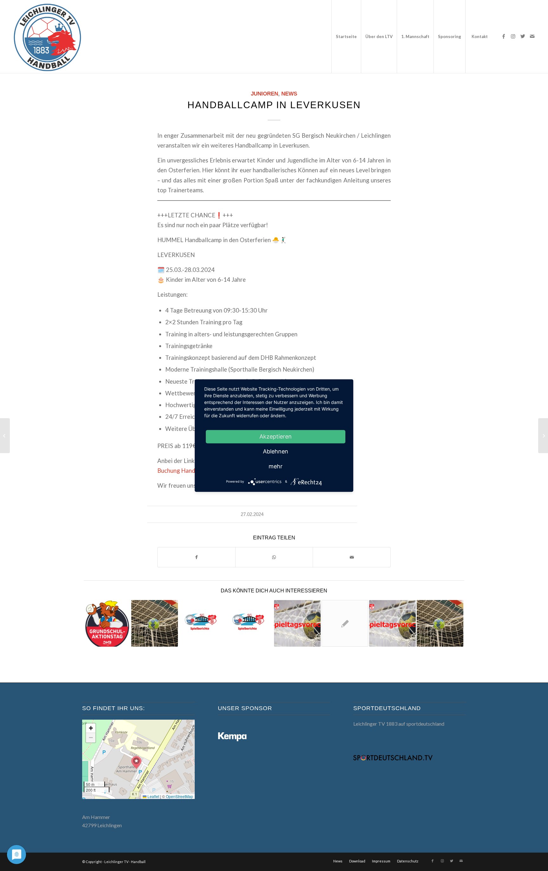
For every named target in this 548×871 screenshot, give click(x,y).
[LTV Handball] (47, 36)
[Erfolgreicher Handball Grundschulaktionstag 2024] (107, 623)
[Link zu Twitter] (522, 36)
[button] (136, 762)
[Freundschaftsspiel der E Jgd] (440, 623)
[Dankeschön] (154, 623)
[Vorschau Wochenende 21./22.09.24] (297, 623)
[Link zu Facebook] (503, 36)
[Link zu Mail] (532, 36)
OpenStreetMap (179, 796)
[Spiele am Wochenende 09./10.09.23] (392, 623)
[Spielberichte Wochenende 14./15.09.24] (202, 623)
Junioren (264, 94)
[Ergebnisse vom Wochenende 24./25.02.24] (5, 435)
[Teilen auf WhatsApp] (274, 557)
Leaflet (153, 796)
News (289, 94)
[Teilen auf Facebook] (196, 557)
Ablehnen (275, 451)
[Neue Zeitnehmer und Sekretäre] (345, 623)
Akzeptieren (275, 436)
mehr (276, 466)
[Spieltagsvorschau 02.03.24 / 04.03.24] (543, 435)
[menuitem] (346, 36)
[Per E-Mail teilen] (351, 557)
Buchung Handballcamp (187, 470)
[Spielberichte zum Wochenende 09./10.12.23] (249, 623)
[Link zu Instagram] (513, 36)
